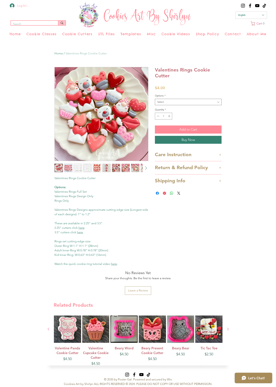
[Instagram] (243, 5)
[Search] (62, 23)
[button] (259, 23)
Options (160, 95)
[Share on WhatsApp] (171, 193)
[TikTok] (264, 5)
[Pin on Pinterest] (164, 193)
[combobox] (188, 102)
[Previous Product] (48, 329)
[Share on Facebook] (157, 193)
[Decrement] (157, 116)
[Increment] (169, 116)
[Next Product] (228, 329)
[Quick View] (67, 329)
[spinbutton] (163, 116)
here (81, 228)
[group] (138, 340)
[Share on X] (178, 193)
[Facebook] (250, 5)
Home (58, 53)
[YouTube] (257, 5)
